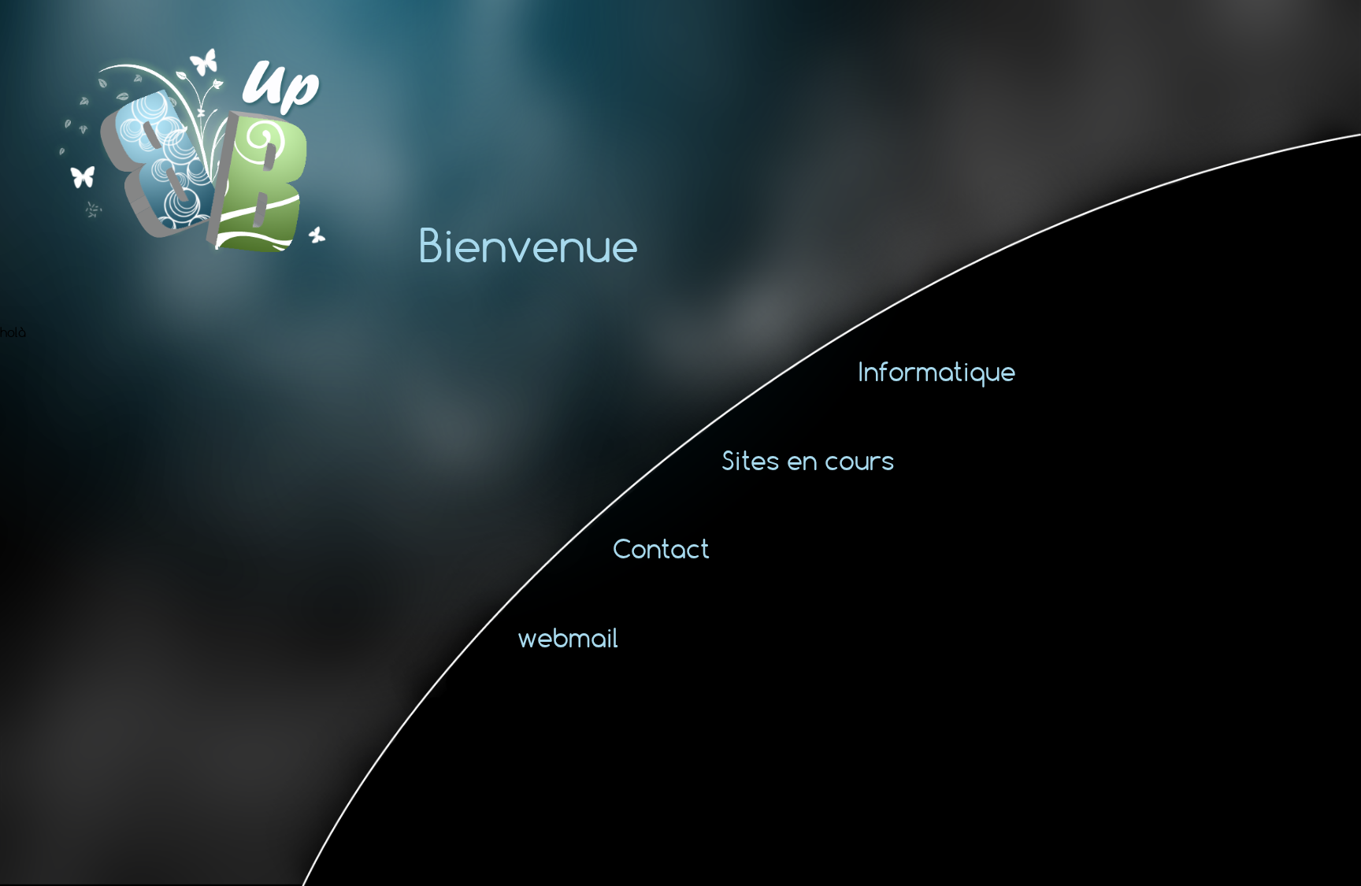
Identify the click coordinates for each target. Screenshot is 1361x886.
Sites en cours (808, 460)
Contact (661, 548)
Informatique (937, 371)
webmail (568, 637)
